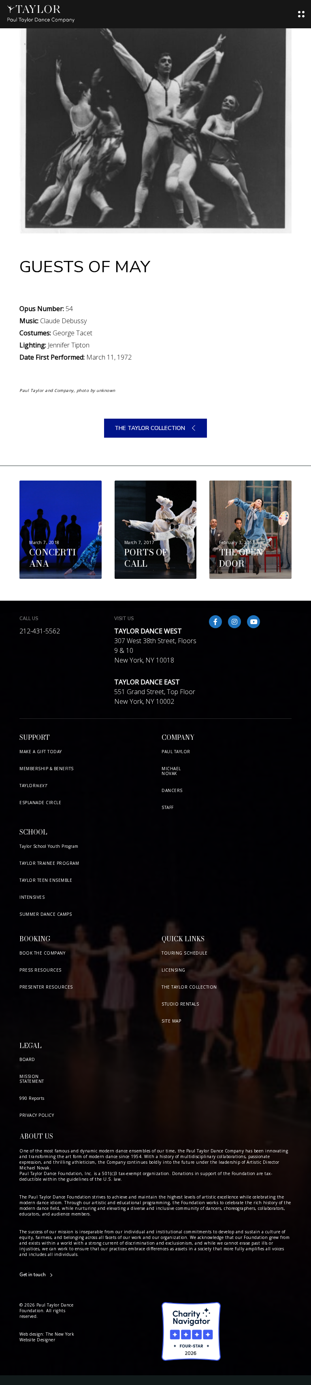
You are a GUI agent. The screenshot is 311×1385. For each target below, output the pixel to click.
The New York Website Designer (46, 1337)
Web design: (32, 1334)
